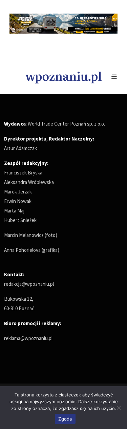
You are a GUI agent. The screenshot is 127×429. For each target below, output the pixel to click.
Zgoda (65, 419)
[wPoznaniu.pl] (63, 76)
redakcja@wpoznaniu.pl (29, 284)
